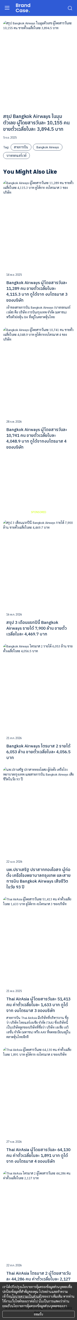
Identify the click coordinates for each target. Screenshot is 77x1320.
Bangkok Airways (47, 147)
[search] (70, 8)
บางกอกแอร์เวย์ (16, 155)
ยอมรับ (38, 1314)
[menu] (7, 7)
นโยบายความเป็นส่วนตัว (26, 1296)
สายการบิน (21, 147)
